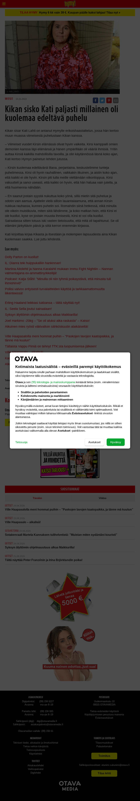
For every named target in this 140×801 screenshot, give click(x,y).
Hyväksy (115, 442)
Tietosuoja (21, 442)
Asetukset (94, 442)
